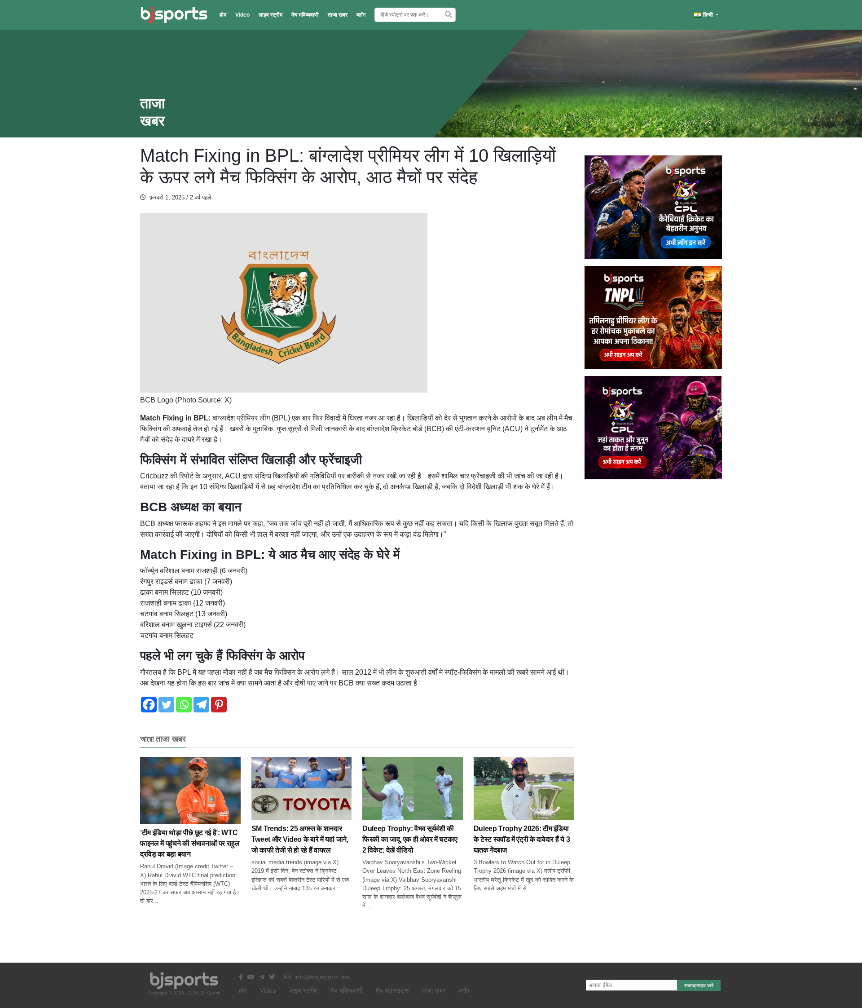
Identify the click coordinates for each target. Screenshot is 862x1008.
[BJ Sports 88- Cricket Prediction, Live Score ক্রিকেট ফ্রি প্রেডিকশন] (174, 15)
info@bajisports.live (321, 977)
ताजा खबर (337, 15)
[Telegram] (201, 704)
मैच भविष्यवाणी (305, 15)
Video (242, 15)
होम (223, 15)
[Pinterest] (219, 704)
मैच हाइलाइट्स (392, 990)
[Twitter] (166, 704)
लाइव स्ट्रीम (270, 15)
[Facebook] (149, 704)
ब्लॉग (360, 15)
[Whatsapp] (184, 704)
